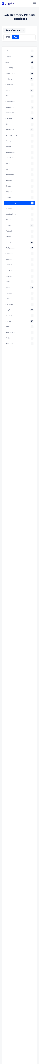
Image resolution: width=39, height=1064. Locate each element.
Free (8, 37)
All (15, 37)
